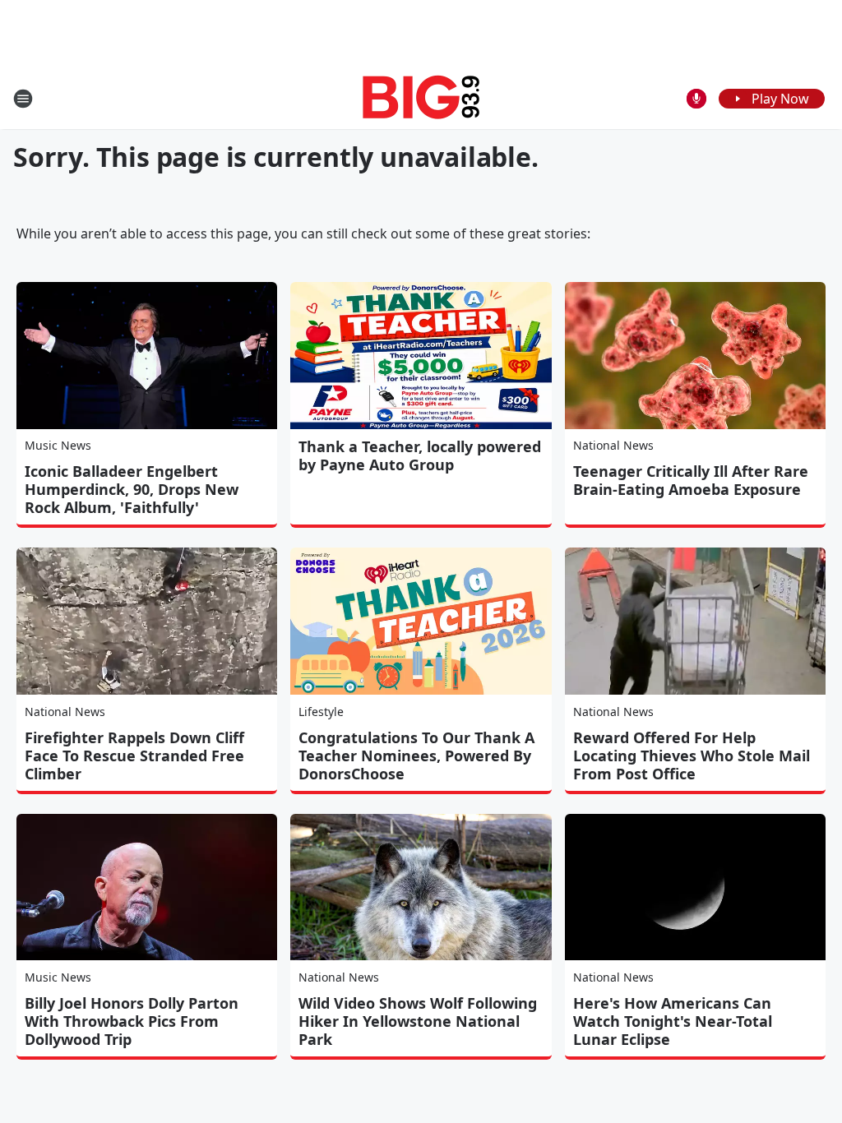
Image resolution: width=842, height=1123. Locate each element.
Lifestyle (321, 711)
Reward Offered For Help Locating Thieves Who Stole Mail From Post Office (691, 755)
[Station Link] (421, 98)
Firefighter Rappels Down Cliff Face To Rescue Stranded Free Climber (134, 755)
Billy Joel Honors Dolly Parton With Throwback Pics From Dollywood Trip (131, 1021)
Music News (58, 445)
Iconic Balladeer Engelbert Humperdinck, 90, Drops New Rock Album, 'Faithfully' (131, 489)
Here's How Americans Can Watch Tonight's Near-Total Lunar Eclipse (672, 1021)
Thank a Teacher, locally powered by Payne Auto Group (419, 455)
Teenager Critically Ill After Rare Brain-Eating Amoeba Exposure (690, 480)
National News (613, 445)
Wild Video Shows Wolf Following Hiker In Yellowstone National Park (417, 1021)
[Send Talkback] (696, 99)
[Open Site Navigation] (23, 99)
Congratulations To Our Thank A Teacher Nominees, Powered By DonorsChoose (416, 755)
